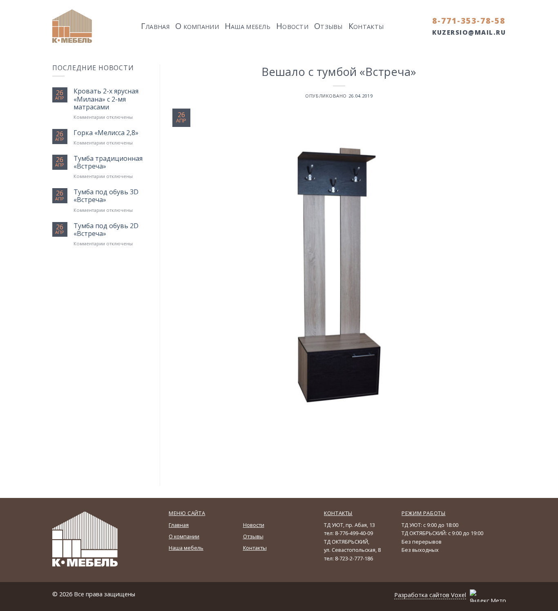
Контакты (255, 547)
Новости (253, 525)
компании (197, 25)
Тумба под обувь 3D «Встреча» (106, 196)
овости (292, 25)
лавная (155, 25)
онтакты (366, 25)
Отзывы (253, 536)
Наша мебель (186, 547)
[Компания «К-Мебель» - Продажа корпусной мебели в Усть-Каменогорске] (72, 26)
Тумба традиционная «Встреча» (108, 162)
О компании (184, 536)
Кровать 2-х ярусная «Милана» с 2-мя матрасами (106, 99)
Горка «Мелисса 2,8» (106, 133)
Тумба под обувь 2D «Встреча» (106, 230)
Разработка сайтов (421, 595)
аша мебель (247, 25)
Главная (179, 525)
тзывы (328, 25)
